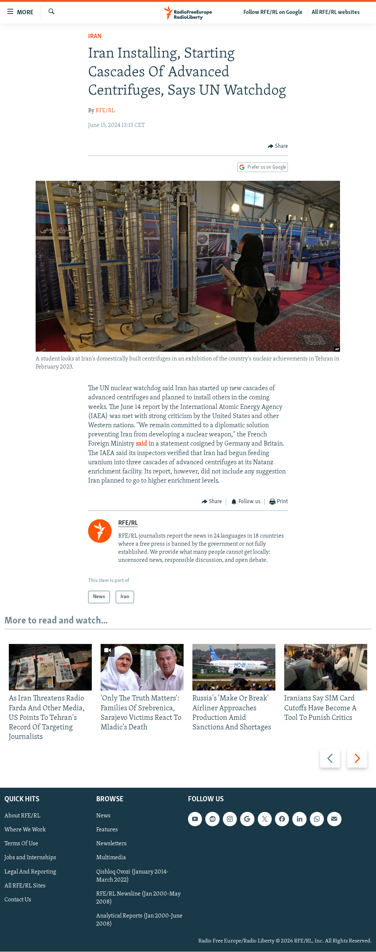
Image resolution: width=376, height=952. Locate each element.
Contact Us (17, 900)
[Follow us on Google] (247, 819)
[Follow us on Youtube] (195, 819)
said (142, 444)
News (103, 816)
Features (107, 830)
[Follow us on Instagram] (230, 819)
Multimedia (111, 858)
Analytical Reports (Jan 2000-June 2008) (139, 920)
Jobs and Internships (30, 858)
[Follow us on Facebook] (282, 819)
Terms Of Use (21, 844)
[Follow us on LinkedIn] (299, 819)
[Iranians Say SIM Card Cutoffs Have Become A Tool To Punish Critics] (325, 667)
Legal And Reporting (30, 872)
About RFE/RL (22, 816)
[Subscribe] (334, 819)
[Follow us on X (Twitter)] (265, 819)
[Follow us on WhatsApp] (317, 819)
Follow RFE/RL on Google (273, 12)
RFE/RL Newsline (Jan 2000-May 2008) (138, 898)
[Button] (278, 146)
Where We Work (25, 830)
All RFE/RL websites (336, 12)
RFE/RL (105, 111)
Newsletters (111, 844)
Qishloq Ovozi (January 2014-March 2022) (132, 876)
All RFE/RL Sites (25, 886)
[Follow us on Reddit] (212, 819)
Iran (95, 36)
